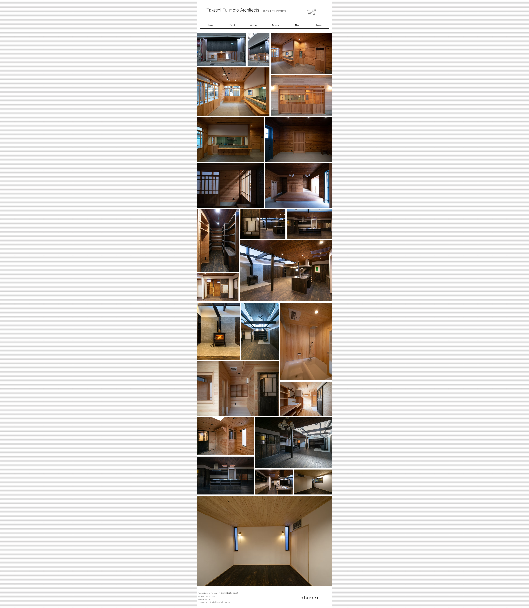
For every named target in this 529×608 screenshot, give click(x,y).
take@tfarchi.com (204, 599)
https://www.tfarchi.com (206, 596)
